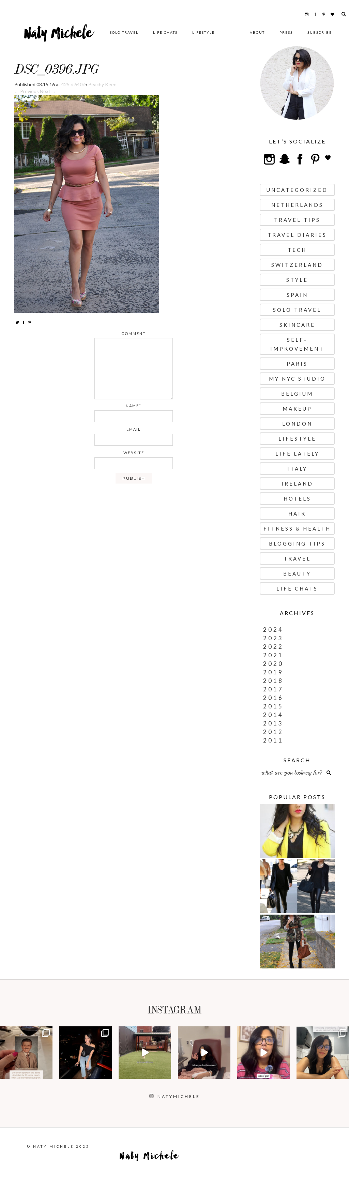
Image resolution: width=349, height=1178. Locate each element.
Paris (297, 364)
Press (286, 32)
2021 (273, 655)
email (133, 429)
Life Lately (297, 453)
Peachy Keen (102, 84)
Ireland (297, 483)
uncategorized (297, 190)
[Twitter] (17, 322)
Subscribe (319, 32)
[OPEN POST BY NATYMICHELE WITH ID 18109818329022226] (263, 1052)
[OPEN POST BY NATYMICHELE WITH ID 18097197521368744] (26, 1052)
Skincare (297, 325)
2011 (273, 740)
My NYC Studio (297, 379)
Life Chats (165, 32)
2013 (273, 723)
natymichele (26, 1032)
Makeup (297, 409)
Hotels (297, 498)
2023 (273, 638)
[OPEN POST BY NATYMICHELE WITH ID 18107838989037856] (323, 1052)
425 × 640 (71, 84)
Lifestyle (203, 32)
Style (297, 280)
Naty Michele (58, 35)
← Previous (26, 91)
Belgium (297, 394)
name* (133, 405)
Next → (48, 91)
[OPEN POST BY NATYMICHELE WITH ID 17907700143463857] (204, 1052)
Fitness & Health (297, 528)
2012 (273, 731)
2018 (273, 680)
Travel (297, 558)
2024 (273, 629)
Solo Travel (124, 32)
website (133, 452)
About (257, 32)
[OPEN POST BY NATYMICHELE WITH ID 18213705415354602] (85, 1052)
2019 (273, 672)
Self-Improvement (297, 344)
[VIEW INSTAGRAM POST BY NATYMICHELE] (46, 1072)
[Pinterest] (30, 322)
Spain (297, 295)
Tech (297, 250)
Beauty (297, 573)
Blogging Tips (297, 543)
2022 (273, 646)
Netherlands (297, 205)
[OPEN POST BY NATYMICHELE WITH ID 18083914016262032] (145, 1052)
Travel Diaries (297, 235)
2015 (273, 706)
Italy (297, 468)
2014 (273, 714)
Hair (297, 513)
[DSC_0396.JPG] (86, 203)
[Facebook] (23, 322)
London (297, 423)
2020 (273, 663)
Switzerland (297, 265)
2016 (273, 697)
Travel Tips (297, 220)
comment (133, 333)
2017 (273, 689)
